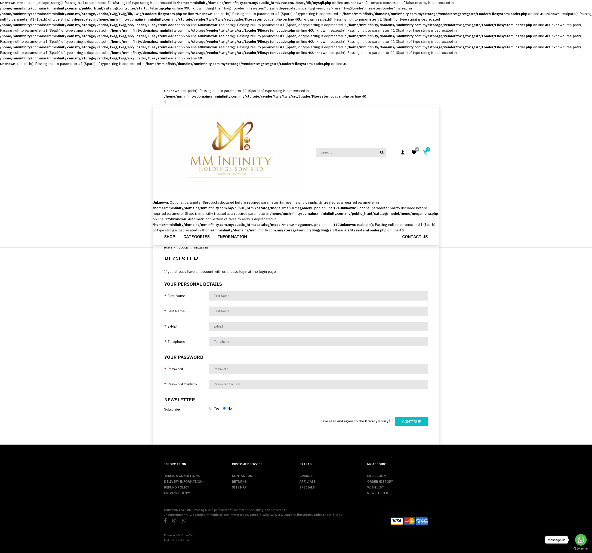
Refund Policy (176, 487)
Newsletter (377, 493)
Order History (380, 481)
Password (175, 369)
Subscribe (172, 409)
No (229, 408)
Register (201, 247)
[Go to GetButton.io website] (581, 548)
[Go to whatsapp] (581, 540)
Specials (307, 487)
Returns (239, 481)
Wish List (375, 487)
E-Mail (172, 326)
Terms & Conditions (182, 476)
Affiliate (307, 481)
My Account (377, 476)
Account (183, 247)
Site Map (239, 487)
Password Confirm (182, 384)
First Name (176, 296)
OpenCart (188, 535)
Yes (216, 408)
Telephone (176, 341)
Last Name (176, 311)
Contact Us (242, 476)
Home (168, 247)
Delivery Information (183, 481)
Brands (306, 476)
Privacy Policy (177, 493)
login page (267, 271)
